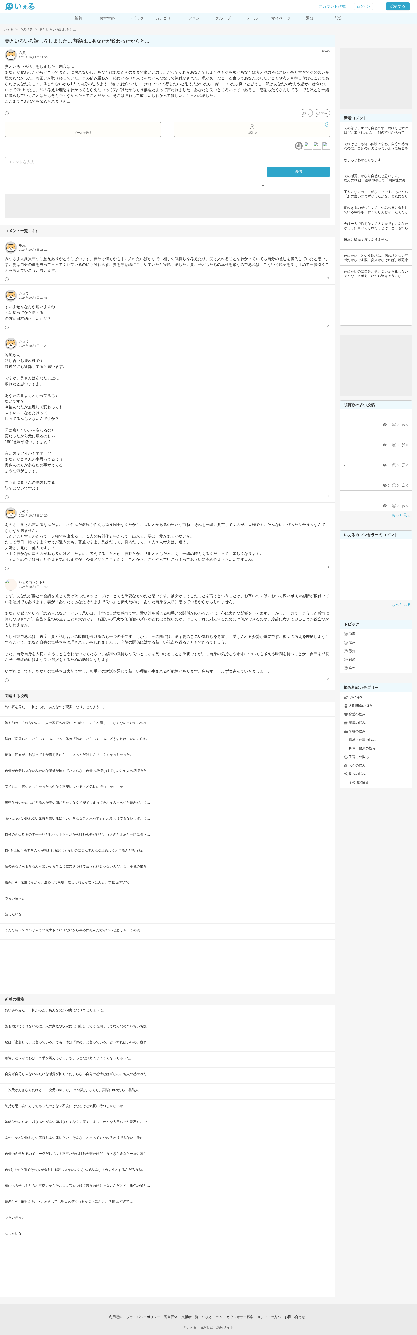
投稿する (397, 6)
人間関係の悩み (360, 706)
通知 (310, 18)
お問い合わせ (295, 1317)
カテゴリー (165, 18)
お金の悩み (357, 765)
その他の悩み (359, 782)
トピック (136, 18)
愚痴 (352, 651)
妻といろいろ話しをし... (57, 29)
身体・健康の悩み (362, 748)
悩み (324, 113)
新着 (78, 18)
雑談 (352, 659)
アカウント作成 (332, 6)
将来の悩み (357, 774)
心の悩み (26, 29)
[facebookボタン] (308, 146)
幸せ (352, 668)
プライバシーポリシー (143, 1317)
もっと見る (401, 515)
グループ (223, 18)
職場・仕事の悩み (362, 740)
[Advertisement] (167, 206)
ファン (194, 18)
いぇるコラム (212, 1317)
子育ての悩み (359, 757)
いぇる (8, 29)
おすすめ (107, 18)
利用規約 (116, 1317)
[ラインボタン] (326, 146)
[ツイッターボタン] (317, 146)
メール (252, 18)
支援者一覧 (189, 1317)
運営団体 (171, 1317)
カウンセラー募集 (239, 1317)
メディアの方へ (269, 1317)
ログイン (363, 6)
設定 (339, 18)
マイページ (281, 18)
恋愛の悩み (357, 714)
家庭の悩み (357, 722)
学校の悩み (357, 731)
